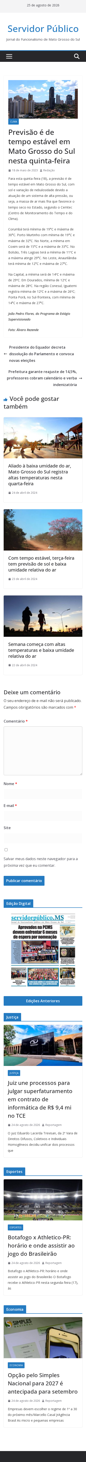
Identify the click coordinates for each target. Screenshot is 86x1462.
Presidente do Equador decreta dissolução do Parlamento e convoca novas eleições (41, 354)
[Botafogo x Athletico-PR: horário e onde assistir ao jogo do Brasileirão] (43, 1199)
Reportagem (53, 1125)
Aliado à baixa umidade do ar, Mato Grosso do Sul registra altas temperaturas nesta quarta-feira (39, 475)
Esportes (15, 1227)
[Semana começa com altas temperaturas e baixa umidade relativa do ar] (43, 598)
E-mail (10, 805)
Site (7, 827)
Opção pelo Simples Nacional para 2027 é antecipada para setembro (43, 1383)
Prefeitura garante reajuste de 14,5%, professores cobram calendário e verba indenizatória (42, 378)
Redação (49, 170)
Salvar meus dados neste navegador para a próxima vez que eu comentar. (41, 862)
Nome (10, 783)
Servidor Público (43, 28)
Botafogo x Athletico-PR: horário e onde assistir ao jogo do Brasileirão (41, 1245)
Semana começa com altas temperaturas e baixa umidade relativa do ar (41, 650)
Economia (16, 1365)
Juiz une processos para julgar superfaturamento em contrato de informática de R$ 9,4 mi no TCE (40, 1099)
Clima (13, 121)
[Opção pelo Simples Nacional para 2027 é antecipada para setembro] (43, 1337)
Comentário (16, 721)
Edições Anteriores (43, 1000)
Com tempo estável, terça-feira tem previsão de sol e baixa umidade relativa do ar (41, 564)
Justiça (14, 1073)
